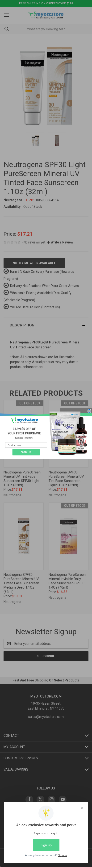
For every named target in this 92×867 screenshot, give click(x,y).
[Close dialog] (89, 410)
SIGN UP (26, 452)
